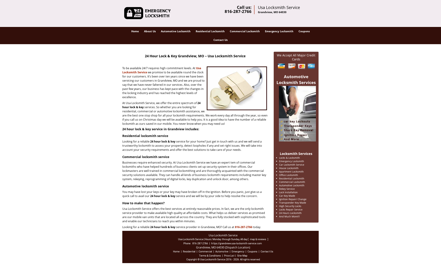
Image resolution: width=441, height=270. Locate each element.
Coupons (304, 31)
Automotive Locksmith (176, 31)
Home (135, 31)
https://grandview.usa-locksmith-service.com (236, 243)
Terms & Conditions (210, 255)
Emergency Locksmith (279, 31)
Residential (189, 251)
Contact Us (220, 40)
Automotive (221, 251)
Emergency (238, 251)
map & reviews (258, 239)
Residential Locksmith (210, 31)
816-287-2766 (238, 11)
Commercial (205, 251)
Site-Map (242, 255)
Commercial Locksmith (245, 31)
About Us (150, 31)
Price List (229, 255)
